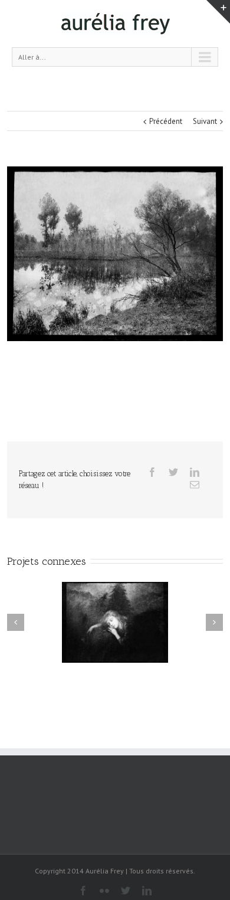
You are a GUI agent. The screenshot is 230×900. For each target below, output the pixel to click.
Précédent (165, 121)
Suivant (205, 121)
